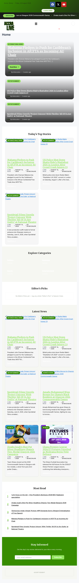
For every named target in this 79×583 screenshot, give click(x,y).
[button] (36, 24)
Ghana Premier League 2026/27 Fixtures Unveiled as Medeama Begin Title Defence (57, 451)
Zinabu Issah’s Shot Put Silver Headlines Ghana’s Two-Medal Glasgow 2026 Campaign (21, 451)
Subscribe (58, 557)
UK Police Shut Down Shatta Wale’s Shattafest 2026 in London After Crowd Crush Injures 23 (37, 92)
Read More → (11, 186)
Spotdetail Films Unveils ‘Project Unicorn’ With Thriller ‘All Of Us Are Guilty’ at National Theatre (39, 115)
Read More (13, 67)
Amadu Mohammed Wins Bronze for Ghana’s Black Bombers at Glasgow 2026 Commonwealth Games (56, 396)
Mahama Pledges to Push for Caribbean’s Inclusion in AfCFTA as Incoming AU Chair (39, 51)
